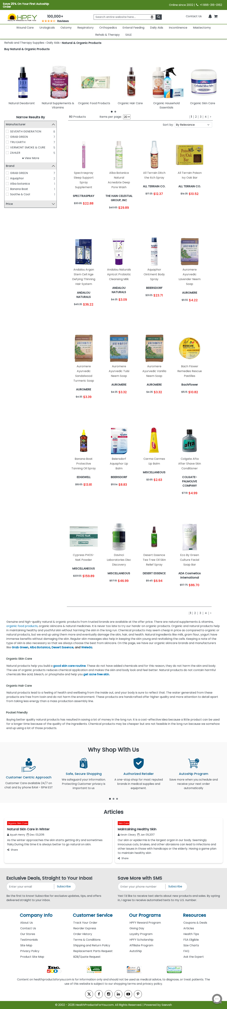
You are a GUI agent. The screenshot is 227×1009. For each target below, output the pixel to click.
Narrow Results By (30, 117)
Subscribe (64, 886)
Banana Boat (19, 189)
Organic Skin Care (17, 823)
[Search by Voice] (152, 17)
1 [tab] (112, 111)
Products (77, 117)
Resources (194, 915)
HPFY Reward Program (145, 923)
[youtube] (128, 994)
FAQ (186, 951)
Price (9, 204)
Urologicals (47, 28)
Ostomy (66, 28)
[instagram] (109, 994)
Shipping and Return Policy (91, 945)
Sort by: (168, 125)
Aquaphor (17, 178)
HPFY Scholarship (141, 940)
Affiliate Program (141, 945)
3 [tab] (117, 798)
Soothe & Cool (20, 194)
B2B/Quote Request (87, 957)
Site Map (26, 945)
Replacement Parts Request (93, 951)
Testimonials (29, 940)
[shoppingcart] (215, 16)
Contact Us (194, 16)
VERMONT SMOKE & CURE (27, 147)
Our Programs (145, 915)
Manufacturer (16, 124)
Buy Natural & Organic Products (27, 49)
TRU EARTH (17, 142)
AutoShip (135, 951)
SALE (128, 35)
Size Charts (191, 945)
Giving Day (136, 928)
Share (14, 850)
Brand (10, 166)
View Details (91, 213)
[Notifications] (210, 16)
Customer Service (93, 915)
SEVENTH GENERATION (25, 131)
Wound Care (25, 28)
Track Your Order (85, 923)
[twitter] (89, 994)
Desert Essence (62, 647)
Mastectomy (202, 28)
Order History (82, 934)
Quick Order (76, 213)
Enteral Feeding (133, 28)
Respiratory (85, 28)
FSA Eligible (191, 940)
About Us (26, 923)
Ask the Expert (193, 957)
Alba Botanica (40, 647)
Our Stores (27, 934)
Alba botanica (20, 184)
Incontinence (178, 28)
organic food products (22, 626)
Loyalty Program (141, 934)
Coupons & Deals (195, 923)
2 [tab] (115, 111)
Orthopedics (108, 28)
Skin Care (123, 823)
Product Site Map (32, 957)
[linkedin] (118, 994)
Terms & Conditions (87, 940)
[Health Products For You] (22, 17)
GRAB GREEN (19, 137)
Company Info (36, 915)
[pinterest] (138, 994)
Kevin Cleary (128, 834)
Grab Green (20, 647)
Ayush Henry (17, 834)
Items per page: (110, 117)
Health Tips (191, 934)
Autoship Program (193, 773)
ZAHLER (15, 153)
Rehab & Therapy (107, 35)
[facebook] (99, 994)
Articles (188, 928)
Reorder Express (84, 928)
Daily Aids (156, 28)
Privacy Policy (29, 951)
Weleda (86, 647)
